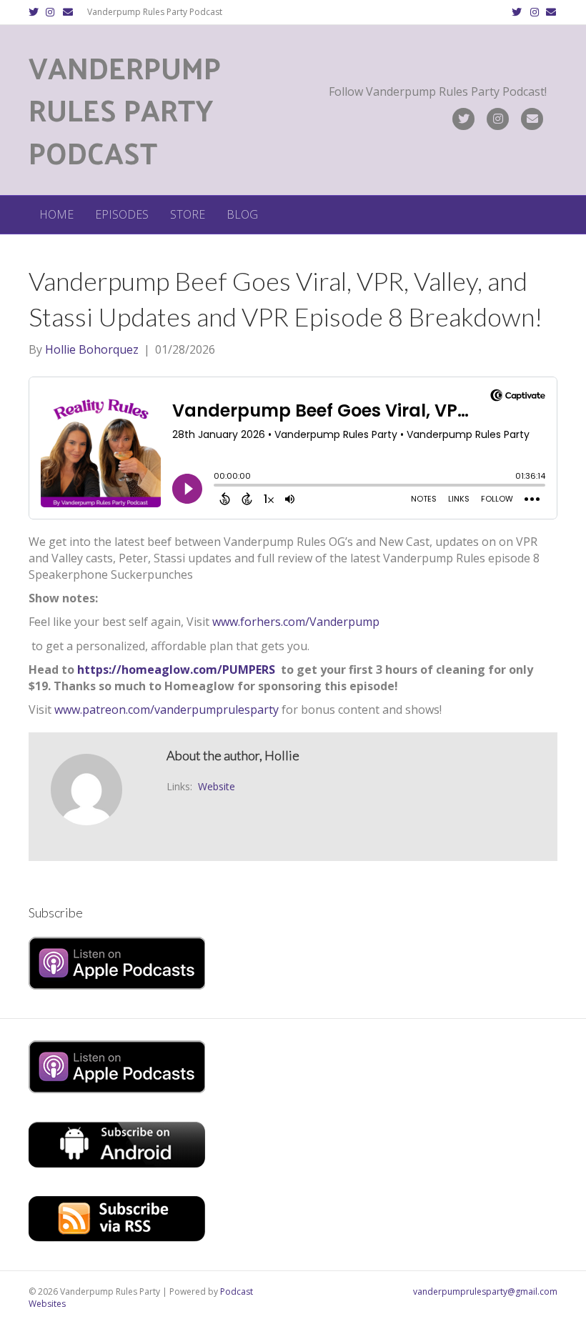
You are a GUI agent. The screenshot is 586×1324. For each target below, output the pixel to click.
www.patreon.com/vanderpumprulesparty (166, 709)
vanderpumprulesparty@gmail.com (485, 1291)
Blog (242, 214)
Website (216, 786)
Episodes (122, 214)
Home (56, 214)
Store (187, 214)
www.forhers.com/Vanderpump (295, 621)
